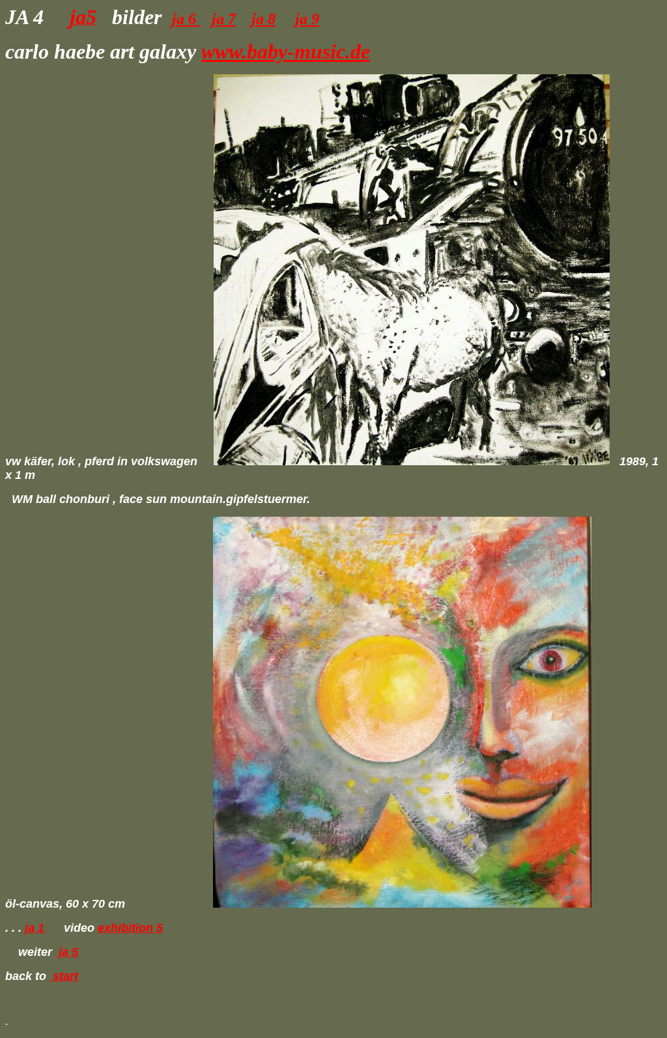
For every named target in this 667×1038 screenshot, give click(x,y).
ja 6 (186, 18)
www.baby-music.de (285, 51)
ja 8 (263, 18)
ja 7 (224, 18)
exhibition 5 (130, 927)
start (64, 976)
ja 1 (34, 927)
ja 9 (307, 18)
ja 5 (68, 952)
